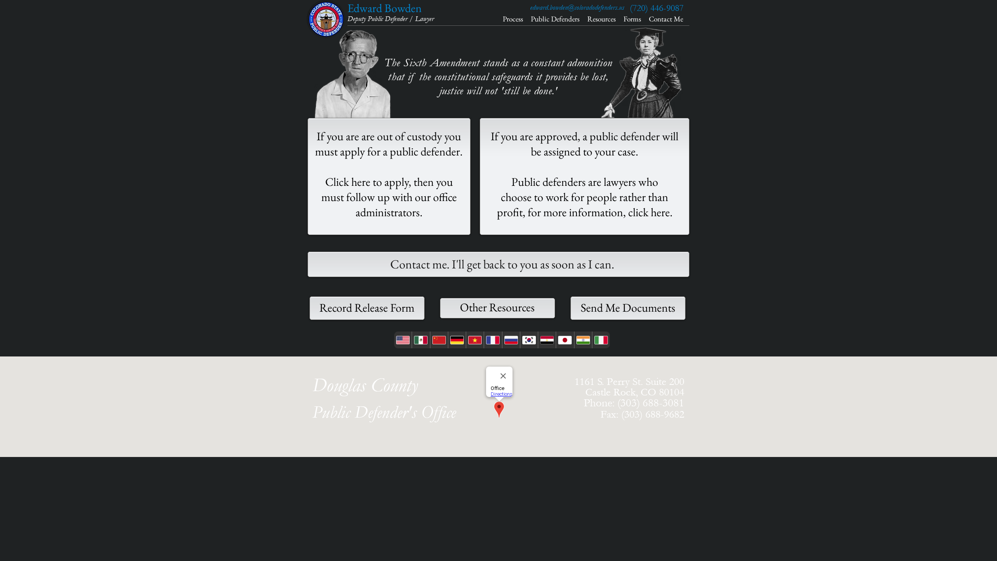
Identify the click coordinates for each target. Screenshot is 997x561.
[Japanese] (565, 340)
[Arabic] (547, 340)
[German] (457, 340)
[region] (389, 176)
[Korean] (529, 340)
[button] (610, 414)
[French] (493, 340)
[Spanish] (421, 340)
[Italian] (601, 340)
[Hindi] (583, 340)
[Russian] (511, 340)
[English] (403, 340)
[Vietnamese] (475, 340)
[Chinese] (439, 340)
